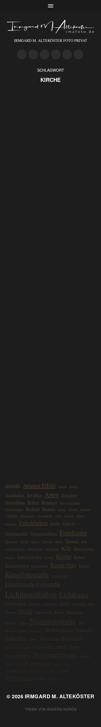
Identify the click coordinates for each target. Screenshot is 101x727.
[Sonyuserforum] (78, 54)
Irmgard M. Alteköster (60, 696)
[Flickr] (44, 54)
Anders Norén (61, 709)
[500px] (22, 54)
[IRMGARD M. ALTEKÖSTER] (50, 27)
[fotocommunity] (67, 54)
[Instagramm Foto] (33, 54)
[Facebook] (56, 54)
